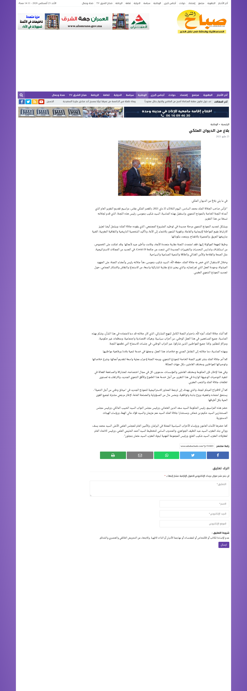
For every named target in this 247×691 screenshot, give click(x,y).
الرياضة (118, 3)
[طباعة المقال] (113, 455)
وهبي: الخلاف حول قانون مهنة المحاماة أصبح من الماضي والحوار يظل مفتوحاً (204, 101)
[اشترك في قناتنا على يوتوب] (41, 102)
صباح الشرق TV (104, 3)
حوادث (182, 3)
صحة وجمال (87, 3)
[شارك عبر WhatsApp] (166, 455)
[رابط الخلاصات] (35, 102)
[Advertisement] (123, 64)
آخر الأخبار (223, 3)
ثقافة (128, 3)
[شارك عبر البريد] (140, 455)
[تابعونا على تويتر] (28, 102)
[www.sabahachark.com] (189, 21)
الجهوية (211, 3)
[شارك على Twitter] (193, 455)
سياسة (146, 3)
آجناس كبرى (170, 3)
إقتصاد (191, 3)
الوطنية (157, 3)
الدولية (137, 3)
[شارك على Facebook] (218, 455)
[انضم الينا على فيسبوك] (22, 102)
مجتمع (201, 3)
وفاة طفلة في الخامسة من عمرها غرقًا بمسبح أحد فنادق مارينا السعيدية (120, 101)
